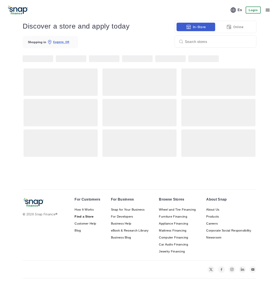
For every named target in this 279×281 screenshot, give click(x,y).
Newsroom (213, 237)
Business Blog (121, 237)
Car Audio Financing (173, 244)
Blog (78, 230)
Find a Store (84, 216)
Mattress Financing (172, 230)
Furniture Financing (173, 216)
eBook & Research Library (130, 230)
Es (240, 10)
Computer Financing (173, 237)
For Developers (122, 216)
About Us (212, 209)
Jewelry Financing (172, 251)
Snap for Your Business (128, 209)
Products (212, 216)
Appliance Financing (173, 223)
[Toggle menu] (267, 9)
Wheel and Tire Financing (177, 209)
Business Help (121, 223)
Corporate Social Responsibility (228, 230)
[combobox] (214, 41)
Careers (212, 223)
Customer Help (85, 223)
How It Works (84, 209)
